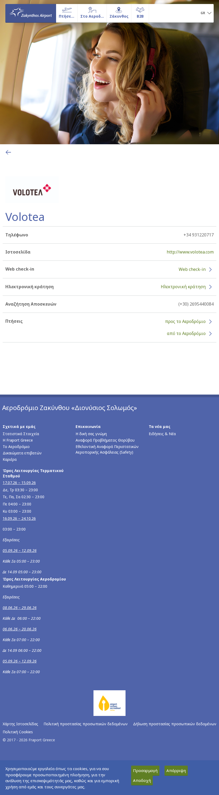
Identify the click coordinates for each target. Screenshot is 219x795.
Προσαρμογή (145, 770)
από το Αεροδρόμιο (186, 333)
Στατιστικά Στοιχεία (21, 433)
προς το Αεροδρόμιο (185, 321)
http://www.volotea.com (190, 252)
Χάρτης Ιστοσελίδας (20, 723)
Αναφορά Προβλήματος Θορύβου (105, 440)
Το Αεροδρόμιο (16, 446)
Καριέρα (10, 459)
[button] (206, 13)
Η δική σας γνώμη (91, 433)
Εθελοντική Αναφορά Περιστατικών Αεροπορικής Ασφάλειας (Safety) (107, 449)
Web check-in (192, 269)
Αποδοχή (142, 780)
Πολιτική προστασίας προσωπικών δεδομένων (86, 723)
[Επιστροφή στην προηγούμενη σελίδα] (8, 152)
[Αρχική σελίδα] (30, 13)
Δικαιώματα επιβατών (22, 452)
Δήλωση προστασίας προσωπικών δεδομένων (174, 723)
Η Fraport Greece (18, 440)
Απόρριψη (176, 770)
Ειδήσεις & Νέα (162, 433)
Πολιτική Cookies (18, 731)
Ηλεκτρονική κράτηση (183, 287)
